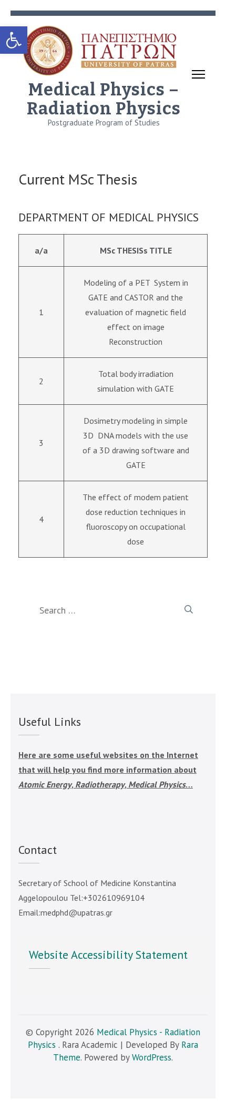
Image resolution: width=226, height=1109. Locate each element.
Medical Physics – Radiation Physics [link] (104, 99)
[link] (13, 40)
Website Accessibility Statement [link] (108, 954)
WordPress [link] (151, 1057)
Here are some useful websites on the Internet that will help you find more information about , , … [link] (108, 770)
